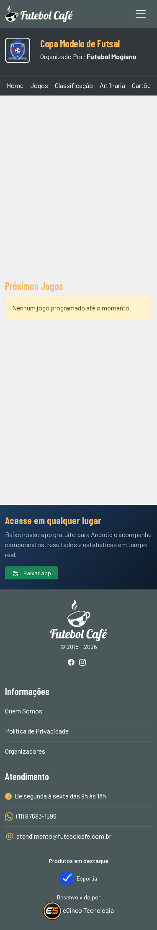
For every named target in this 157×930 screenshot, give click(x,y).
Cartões (143, 85)
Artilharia (112, 85)
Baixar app (36, 572)
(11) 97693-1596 (36, 816)
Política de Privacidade (37, 731)
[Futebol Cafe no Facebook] (73, 663)
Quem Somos (23, 711)
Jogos (39, 85)
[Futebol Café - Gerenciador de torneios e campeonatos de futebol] (39, 13)
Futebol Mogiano (111, 56)
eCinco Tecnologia (88, 910)
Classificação (74, 85)
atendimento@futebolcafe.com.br (63, 836)
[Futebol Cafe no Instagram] (84, 663)
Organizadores (25, 751)
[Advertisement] (78, 186)
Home (15, 85)
